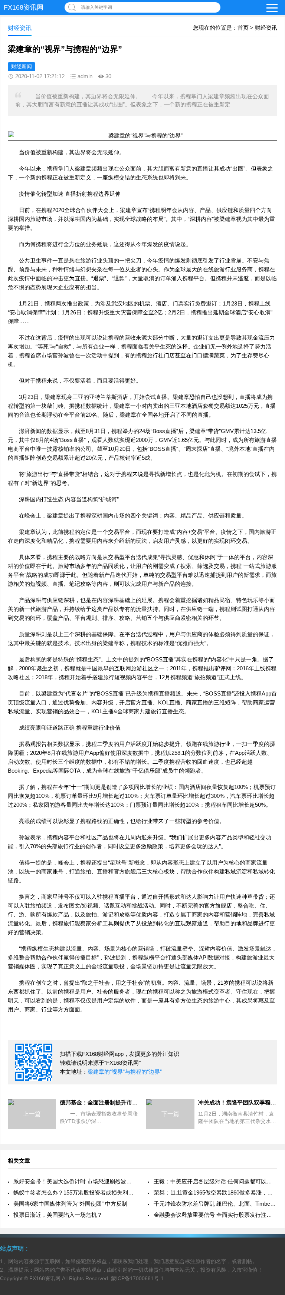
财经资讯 (266, 27)
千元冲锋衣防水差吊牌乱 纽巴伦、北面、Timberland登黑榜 (215, 1203)
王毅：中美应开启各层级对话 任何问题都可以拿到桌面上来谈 (215, 1181)
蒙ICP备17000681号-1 (137, 1278)
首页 (243, 27)
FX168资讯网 (23, 7)
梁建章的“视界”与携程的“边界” (125, 1071)
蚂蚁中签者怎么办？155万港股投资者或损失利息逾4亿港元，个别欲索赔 (75, 1192)
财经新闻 (21, 66)
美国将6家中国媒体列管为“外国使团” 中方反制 (70, 1203)
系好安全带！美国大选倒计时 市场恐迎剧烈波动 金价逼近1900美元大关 (75, 1181)
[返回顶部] (270, 1158)
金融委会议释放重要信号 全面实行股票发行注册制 (215, 1215)
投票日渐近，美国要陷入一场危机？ (57, 1215)
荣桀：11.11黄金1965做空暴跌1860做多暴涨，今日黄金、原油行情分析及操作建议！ (215, 1192)
